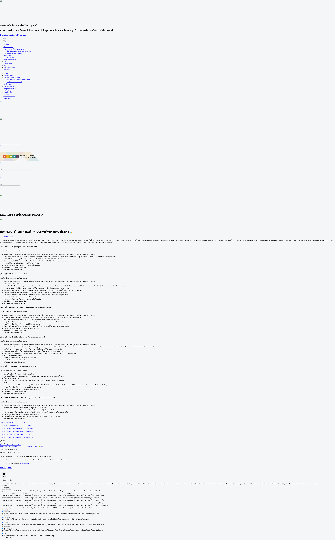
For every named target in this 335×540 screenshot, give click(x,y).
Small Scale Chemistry (9, 59)
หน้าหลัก (6, 44)
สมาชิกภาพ (7, 55)
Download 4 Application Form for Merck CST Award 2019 (16, 431)
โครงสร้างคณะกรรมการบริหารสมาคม (19, 51)
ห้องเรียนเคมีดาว (8, 58)
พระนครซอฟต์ (24, 463)
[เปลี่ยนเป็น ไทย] (5, 41)
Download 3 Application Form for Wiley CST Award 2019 (16, 428)
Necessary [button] (4, 485)
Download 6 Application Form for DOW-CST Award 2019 (16, 437)
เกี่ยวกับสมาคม (8, 47)
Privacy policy (6, 467)
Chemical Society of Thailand (13, 35)
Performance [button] (5, 515)
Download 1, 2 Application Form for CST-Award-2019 (15, 425)
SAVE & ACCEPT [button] (7, 537)
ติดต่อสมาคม (7, 69)
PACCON (6, 65)
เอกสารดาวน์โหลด (9, 67)
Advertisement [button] (6, 526)
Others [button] (3, 532)
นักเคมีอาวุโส (7, 63)
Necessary (7, 487)
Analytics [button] (4, 521)
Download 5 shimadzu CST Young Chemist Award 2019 (15, 434)
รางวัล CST (6, 61)
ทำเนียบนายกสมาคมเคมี (14, 53)
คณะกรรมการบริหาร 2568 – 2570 (13, 49)
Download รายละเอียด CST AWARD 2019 (12, 422)
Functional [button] (5, 510)
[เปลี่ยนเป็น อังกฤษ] (6, 39)
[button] (167, 440)
